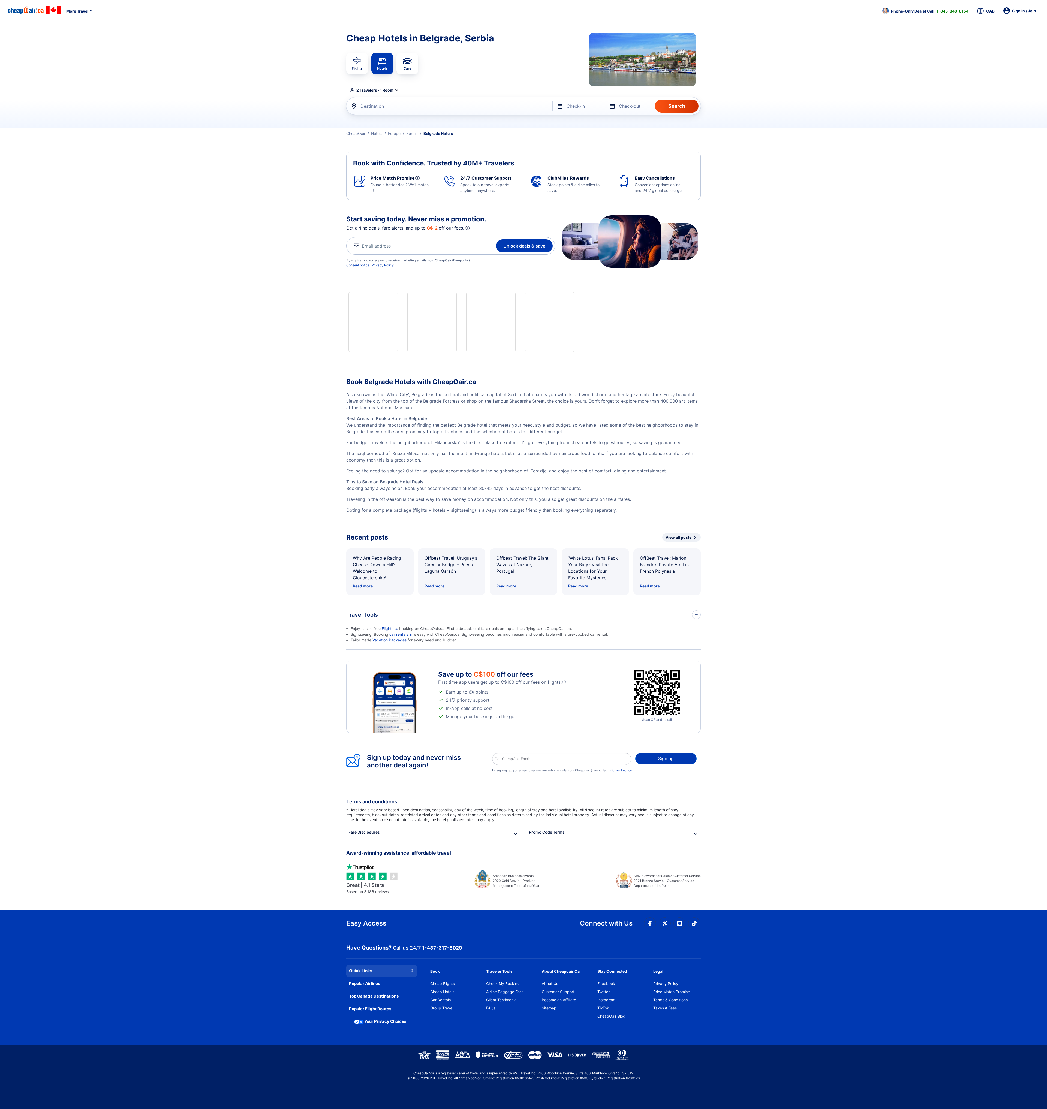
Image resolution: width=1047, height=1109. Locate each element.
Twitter (603, 991)
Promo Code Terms (547, 832)
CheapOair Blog (611, 1016)
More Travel (77, 11)
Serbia (412, 133)
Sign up (666, 758)
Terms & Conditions (670, 1000)
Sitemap (549, 1008)
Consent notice (357, 265)
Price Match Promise (671, 991)
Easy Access (366, 923)
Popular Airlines (364, 983)
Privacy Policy (383, 265)
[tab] (357, 63)
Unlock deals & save (524, 246)
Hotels (376, 133)
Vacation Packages (389, 640)
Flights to (390, 628)
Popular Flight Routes (370, 1008)
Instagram (606, 1000)
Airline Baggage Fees (505, 991)
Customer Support (558, 991)
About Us (550, 983)
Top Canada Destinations (374, 996)
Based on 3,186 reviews (367, 888)
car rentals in (401, 634)
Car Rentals (440, 1000)
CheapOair (355, 133)
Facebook (606, 983)
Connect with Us (606, 923)
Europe (394, 133)
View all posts (678, 537)
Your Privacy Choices (385, 1021)
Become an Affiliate (559, 1000)
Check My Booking (503, 983)
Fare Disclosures (364, 832)
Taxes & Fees (665, 1008)
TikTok (603, 1008)
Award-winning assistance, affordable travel (398, 853)
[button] (925, 10)
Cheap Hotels (442, 991)
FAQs (490, 1008)
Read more (363, 586)
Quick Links (360, 970)
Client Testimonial (501, 1000)
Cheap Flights (442, 983)
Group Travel (441, 1008)
